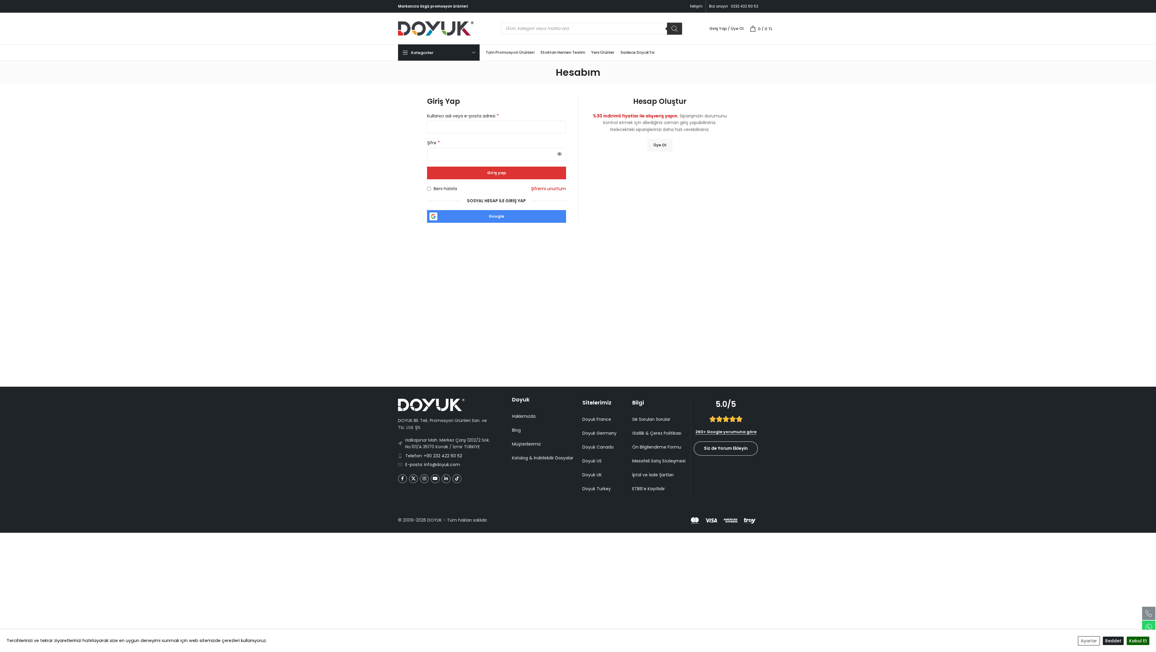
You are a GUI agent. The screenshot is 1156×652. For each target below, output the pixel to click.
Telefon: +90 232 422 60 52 (433, 456)
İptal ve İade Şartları (653, 475)
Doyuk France (596, 419)
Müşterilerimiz (526, 444)
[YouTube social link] (435, 478)
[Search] (674, 29)
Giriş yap (496, 173)
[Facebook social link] (402, 478)
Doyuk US (592, 461)
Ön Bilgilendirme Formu (656, 447)
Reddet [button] (1113, 641)
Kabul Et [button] (1138, 641)
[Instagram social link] (424, 478)
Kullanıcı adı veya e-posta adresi (463, 116)
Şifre (433, 142)
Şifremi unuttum (548, 189)
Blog (516, 430)
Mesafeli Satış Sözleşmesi (658, 461)
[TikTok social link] (456, 478)
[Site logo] (436, 28)
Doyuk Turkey (596, 489)
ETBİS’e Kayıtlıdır (648, 489)
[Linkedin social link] (446, 478)
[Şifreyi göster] (559, 154)
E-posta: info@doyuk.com (432, 465)
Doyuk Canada (598, 447)
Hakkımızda (524, 416)
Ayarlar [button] (1089, 641)
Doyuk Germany (599, 433)
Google (496, 216)
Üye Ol (659, 145)
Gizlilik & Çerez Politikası (656, 433)
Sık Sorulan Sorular (651, 419)
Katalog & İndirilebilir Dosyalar (542, 458)
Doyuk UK (592, 475)
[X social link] (413, 478)
